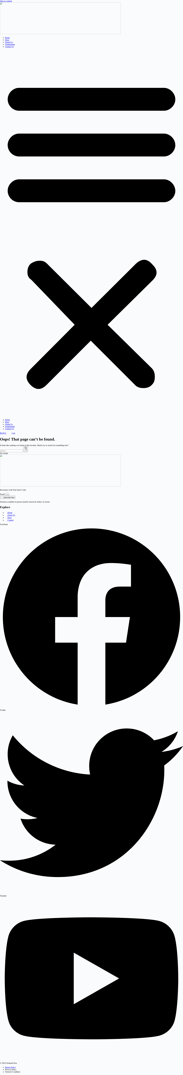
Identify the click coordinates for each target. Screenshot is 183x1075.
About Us (9, 42)
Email (2, 494)
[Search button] (26, 449)
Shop (7, 40)
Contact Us (9, 47)
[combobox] (11, 451)
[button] (91, 233)
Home (7, 38)
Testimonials (10, 44)
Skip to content (6, 1)
